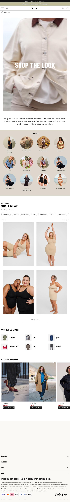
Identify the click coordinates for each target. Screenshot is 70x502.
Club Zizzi (4, 462)
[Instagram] (56, 494)
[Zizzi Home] (35, 8)
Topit (35, 337)
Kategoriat (4, 456)
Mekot (58, 337)
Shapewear (12, 209)
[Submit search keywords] (2, 12)
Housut (58, 347)
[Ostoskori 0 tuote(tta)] (67, 8)
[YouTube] (65, 494)
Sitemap (32, 500)
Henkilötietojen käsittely (7, 500)
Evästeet (26, 500)
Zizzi (2, 473)
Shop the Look (4, 209)
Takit (35, 347)
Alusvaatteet (11, 347)
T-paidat (11, 337)
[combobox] (35, 12)
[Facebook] (59, 494)
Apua (2, 467)
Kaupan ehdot (18, 500)
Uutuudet (65, 219)
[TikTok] (62, 494)
